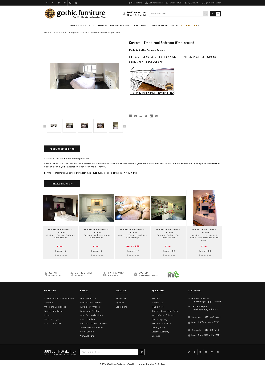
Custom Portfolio (189, 25)
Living (174, 25)
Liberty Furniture (88, 319)
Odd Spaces (73, 32)
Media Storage (140, 25)
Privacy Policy (158, 327)
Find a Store (136, 3)
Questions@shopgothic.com (207, 301)
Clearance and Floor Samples (81, 25)
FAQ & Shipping (159, 319)
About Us (156, 298)
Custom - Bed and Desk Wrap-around (169, 236)
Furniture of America (90, 306)
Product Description (62, 149)
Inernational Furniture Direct (93, 323)
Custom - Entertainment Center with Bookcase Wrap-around (204, 238)
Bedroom (102, 25)
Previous (44, 126)
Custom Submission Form (165, 311)
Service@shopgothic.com (205, 309)
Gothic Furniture (88, 298)
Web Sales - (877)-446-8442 (206, 317)
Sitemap (156, 336)
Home (46, 32)
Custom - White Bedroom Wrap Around (97, 236)
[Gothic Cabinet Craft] (77, 13)
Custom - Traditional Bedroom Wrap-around (100, 32)
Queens (120, 302)
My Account (192, 3)
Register (217, 3)
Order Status (175, 3)
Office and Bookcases (119, 25)
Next (124, 126)
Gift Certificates (156, 3)
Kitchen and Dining (159, 25)
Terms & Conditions (161, 323)
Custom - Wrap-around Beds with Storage (132, 236)
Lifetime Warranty (160, 331)
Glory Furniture (87, 331)
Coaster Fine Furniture (91, 302)
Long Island (121, 306)
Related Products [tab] (62, 183)
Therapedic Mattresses (91, 327)
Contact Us (157, 302)
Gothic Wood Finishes (162, 315)
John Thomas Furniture (91, 315)
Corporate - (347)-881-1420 (205, 330)
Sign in (207, 3)
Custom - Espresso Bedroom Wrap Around (60, 236)
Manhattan (121, 298)
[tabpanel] (54, 126)
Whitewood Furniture (90, 311)
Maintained (145, 364)
